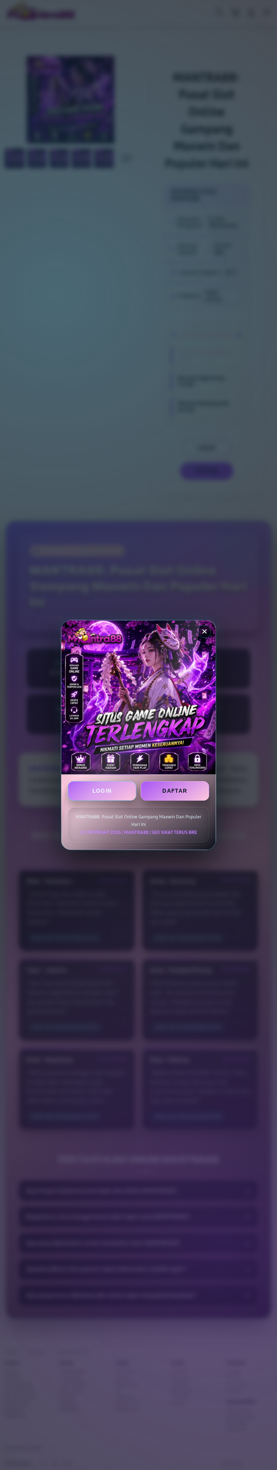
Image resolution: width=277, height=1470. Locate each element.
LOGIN (102, 791)
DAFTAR (174, 791)
